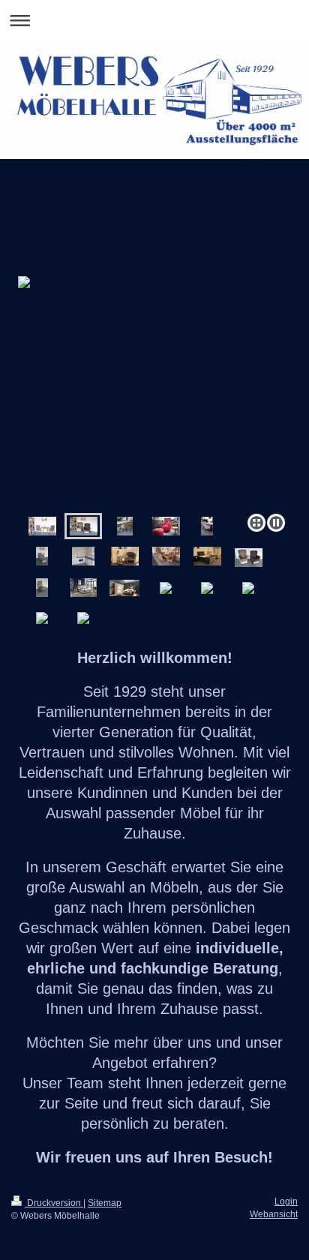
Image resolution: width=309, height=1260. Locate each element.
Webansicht (274, 1214)
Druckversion (54, 1203)
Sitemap (105, 1203)
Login (286, 1201)
